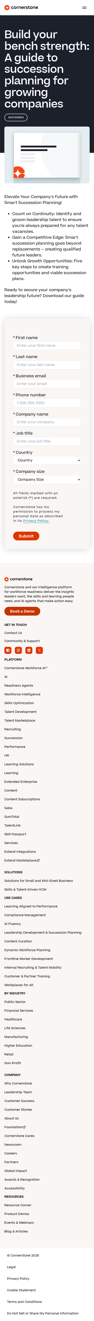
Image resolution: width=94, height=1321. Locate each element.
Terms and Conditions (24, 1302)
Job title (23, 433)
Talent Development (20, 712)
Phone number (29, 395)
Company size (29, 472)
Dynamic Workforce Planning (27, 950)
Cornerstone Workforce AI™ (25, 668)
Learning (11, 773)
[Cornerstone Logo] (21, 7)
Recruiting (12, 729)
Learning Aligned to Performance (30, 906)
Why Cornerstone (18, 1083)
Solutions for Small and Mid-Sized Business (38, 881)
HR (6, 755)
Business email (29, 376)
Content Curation (18, 941)
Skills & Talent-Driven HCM (25, 889)
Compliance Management (25, 915)
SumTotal (11, 817)
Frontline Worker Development (28, 959)
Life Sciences (15, 1028)
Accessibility (14, 1188)
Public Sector (15, 1002)
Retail (9, 1054)
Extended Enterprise (20, 782)
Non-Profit (12, 1063)
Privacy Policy (18, 1278)
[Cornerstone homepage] (47, 579)
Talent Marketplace (19, 720)
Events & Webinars (19, 1222)
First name (25, 338)
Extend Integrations (20, 851)
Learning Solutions (19, 764)
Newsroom (12, 1144)
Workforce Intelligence (22, 694)
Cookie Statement (21, 1290)
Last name (25, 357)
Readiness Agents (18, 685)
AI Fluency (12, 924)
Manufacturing (16, 1037)
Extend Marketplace (20, 860)
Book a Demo (22, 611)
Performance (14, 747)
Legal (11, 1267)
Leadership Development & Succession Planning (43, 932)
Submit (26, 536)
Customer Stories (18, 1109)
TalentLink (12, 825)
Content (10, 790)
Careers (10, 1153)
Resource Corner (17, 1205)
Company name (30, 414)
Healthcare (13, 1019)
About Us (11, 1118)
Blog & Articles (16, 1231)
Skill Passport (15, 834)
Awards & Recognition (22, 1179)
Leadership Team (18, 1092)
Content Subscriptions (22, 799)
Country (23, 453)
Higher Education (18, 1045)
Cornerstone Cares (19, 1136)
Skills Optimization (19, 703)
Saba (8, 808)
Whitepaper (16, 117)
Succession (13, 738)
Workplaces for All (18, 985)
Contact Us (13, 633)
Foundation (13, 1127)
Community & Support (22, 641)
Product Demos (16, 1214)
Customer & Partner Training (27, 976)
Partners (11, 1162)
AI (5, 677)
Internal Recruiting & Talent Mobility (32, 967)
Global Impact (15, 1171)
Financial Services (18, 1010)
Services (11, 843)
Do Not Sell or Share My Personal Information (42, 1313)
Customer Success (19, 1101)
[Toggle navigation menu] (82, 8)
